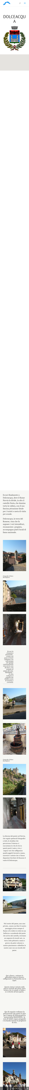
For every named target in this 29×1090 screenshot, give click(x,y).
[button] (15, 59)
